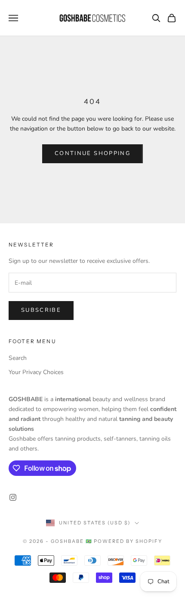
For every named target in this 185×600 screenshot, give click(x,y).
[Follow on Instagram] (13, 497)
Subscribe (41, 310)
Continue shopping (92, 153)
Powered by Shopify (128, 541)
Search (18, 358)
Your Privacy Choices (36, 372)
